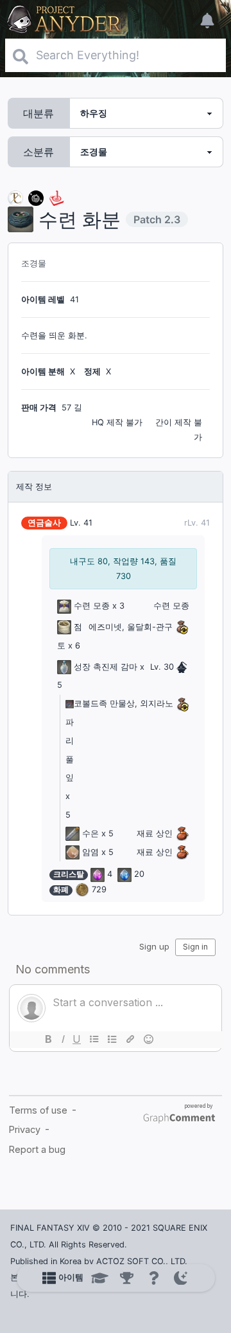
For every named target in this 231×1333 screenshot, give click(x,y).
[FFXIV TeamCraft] (15, 197)
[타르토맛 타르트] (36, 197)
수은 (90, 833)
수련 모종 (92, 606)
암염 (90, 852)
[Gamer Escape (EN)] (56, 197)
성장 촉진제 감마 (105, 667)
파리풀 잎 (69, 749)
